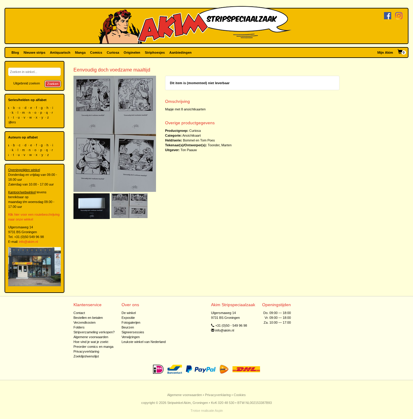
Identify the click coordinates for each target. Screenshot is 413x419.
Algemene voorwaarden (90, 337)
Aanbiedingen (180, 52)
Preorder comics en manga (93, 346)
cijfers (12, 122)
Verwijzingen (131, 337)
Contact (79, 313)
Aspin (219, 410)
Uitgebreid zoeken (26, 83)
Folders (79, 327)
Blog (15, 52)
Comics (96, 52)
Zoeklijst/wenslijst (86, 356)
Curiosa (113, 52)
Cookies (240, 395)
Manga (80, 52)
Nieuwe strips (34, 52)
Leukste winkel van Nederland (144, 342)
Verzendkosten (84, 322)
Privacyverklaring (86, 351)
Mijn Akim (385, 52)
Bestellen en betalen (88, 317)
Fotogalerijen (131, 322)
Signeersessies (133, 332)
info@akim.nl (28, 241)
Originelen (132, 52)
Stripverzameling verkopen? (94, 332)
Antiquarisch (60, 52)
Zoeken (52, 84)
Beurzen (128, 327)
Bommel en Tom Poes (199, 140)
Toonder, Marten (220, 145)
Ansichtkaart (191, 135)
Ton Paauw (188, 150)
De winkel (129, 313)
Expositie (128, 317)
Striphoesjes (155, 52)
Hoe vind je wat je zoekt (90, 342)
